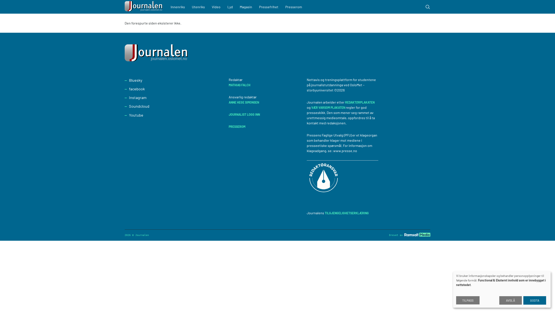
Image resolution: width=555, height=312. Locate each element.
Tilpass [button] (467, 300)
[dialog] (502, 289)
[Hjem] (144, 7)
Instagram (138, 97)
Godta (534, 300)
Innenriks (178, 7)
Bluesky (135, 80)
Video (216, 7)
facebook (137, 88)
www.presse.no (345, 151)
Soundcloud (139, 106)
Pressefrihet (268, 7)
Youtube (136, 115)
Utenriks (198, 7)
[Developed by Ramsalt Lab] (417, 234)
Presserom (293, 7)
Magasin (246, 7)
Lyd (230, 7)
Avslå (510, 300)
